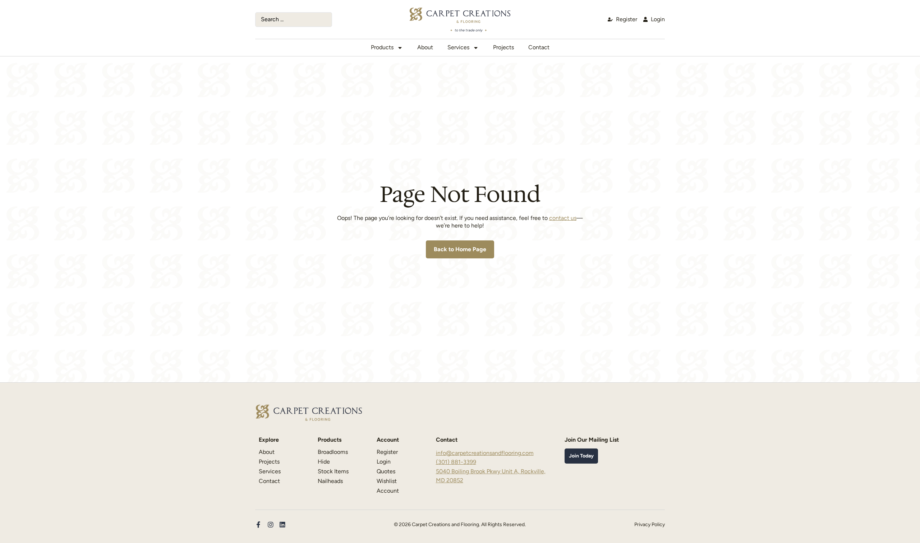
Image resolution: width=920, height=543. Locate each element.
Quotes (386, 471)
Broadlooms (333, 451)
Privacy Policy (649, 524)
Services (458, 47)
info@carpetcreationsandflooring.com (485, 453)
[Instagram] (270, 524)
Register (387, 451)
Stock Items (333, 471)
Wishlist (387, 481)
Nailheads (330, 481)
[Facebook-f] (258, 524)
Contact (538, 47)
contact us (562, 218)
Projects (503, 47)
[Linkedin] (282, 524)
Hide (324, 461)
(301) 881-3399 (456, 462)
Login (384, 461)
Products (382, 47)
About (425, 47)
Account (388, 490)
